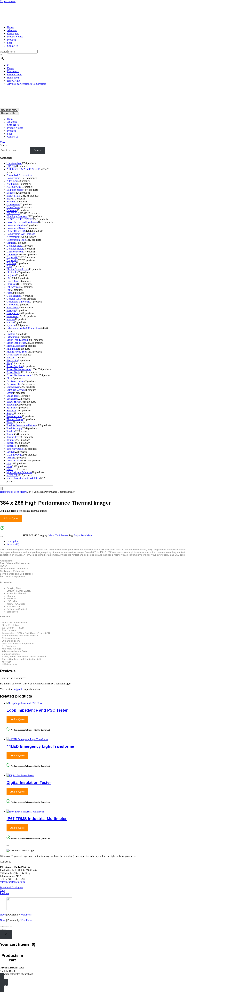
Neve (3, 914)
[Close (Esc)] (11, 926)
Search (3, 51)
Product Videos (15, 36)
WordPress (26, 914)
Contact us (12, 45)
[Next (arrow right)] (4, 929)
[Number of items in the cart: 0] (1, 488)
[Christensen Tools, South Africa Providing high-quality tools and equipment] (120, 13)
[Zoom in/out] (1, 926)
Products (11, 39)
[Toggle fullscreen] (4, 926)
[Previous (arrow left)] (1, 929)
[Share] (8, 926)
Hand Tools (13, 77)
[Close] (1, 536)
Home (10, 27)
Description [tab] (12, 541)
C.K (9, 65)
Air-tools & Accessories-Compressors (26, 83)
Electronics (13, 71)
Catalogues (13, 33)
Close (3, 142)
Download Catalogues (11, 887)
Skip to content (8, 1)
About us (12, 30)
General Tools (14, 74)
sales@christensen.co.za (12, 881)
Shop (10, 42)
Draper (10, 68)
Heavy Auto (13, 80)
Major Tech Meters (17, 491)
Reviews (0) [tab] (13, 544)
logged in (18, 689)
